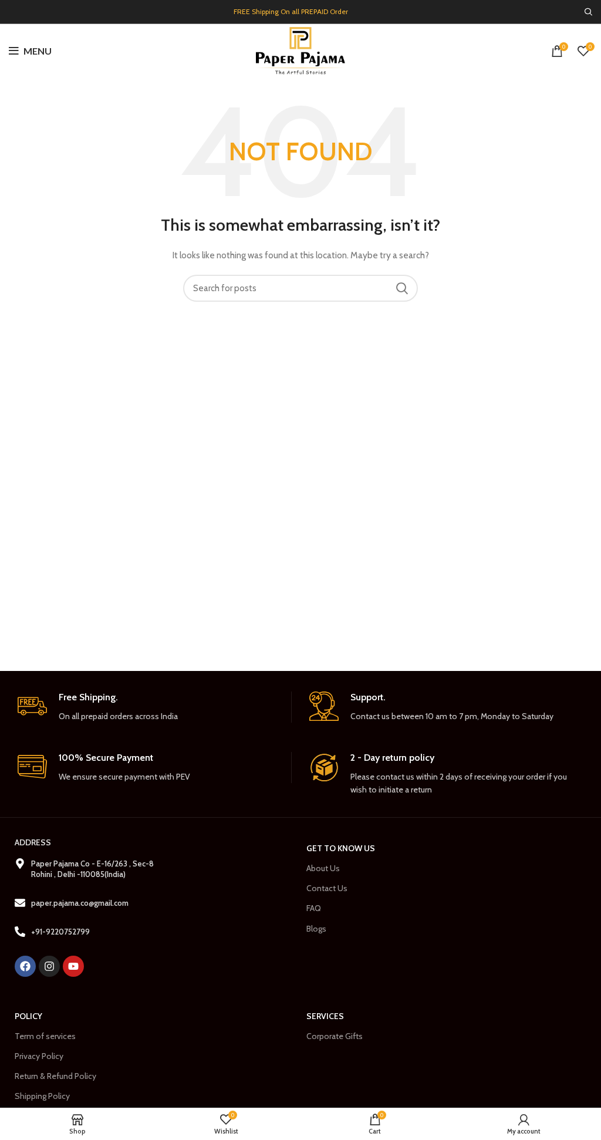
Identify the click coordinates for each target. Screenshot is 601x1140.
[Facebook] (25, 966)
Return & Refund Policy (55, 1076)
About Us (323, 868)
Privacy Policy (39, 1056)
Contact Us (326, 888)
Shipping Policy (42, 1096)
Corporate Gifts (334, 1036)
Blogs (316, 928)
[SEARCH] (402, 288)
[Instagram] (49, 966)
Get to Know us (340, 848)
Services (325, 1016)
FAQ (313, 908)
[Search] (588, 11)
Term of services (45, 1036)
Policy (28, 1016)
